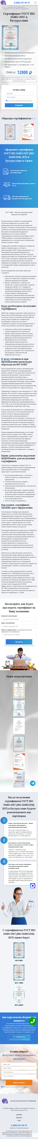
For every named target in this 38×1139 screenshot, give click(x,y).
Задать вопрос (19, 1083)
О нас (19, 1120)
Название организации (9, 616)
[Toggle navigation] (35, 2)
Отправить (19, 105)
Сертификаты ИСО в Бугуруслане (16, 7)
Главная (3, 7)
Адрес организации (8, 623)
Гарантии (19, 1114)
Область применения (16, 631)
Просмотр (19, 642)
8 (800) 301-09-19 (19, 1125)
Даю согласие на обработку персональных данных (19, 100)
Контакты (19, 1117)
